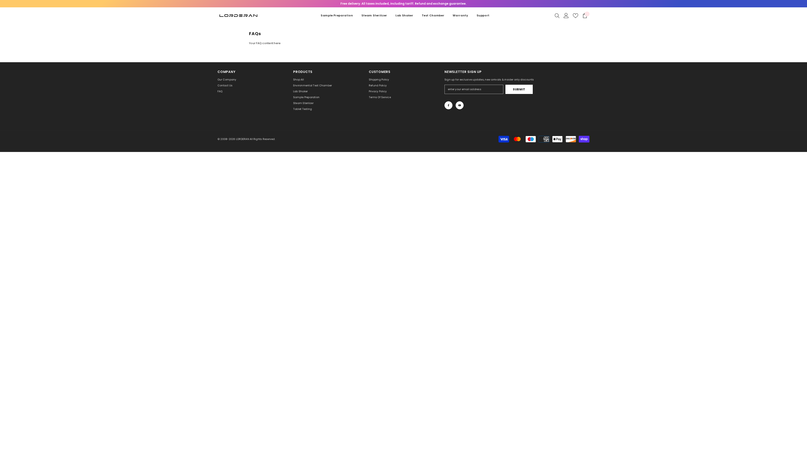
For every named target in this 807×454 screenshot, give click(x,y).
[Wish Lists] (575, 15)
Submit (519, 89)
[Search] (557, 15)
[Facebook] (448, 105)
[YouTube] (460, 105)
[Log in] (566, 15)
